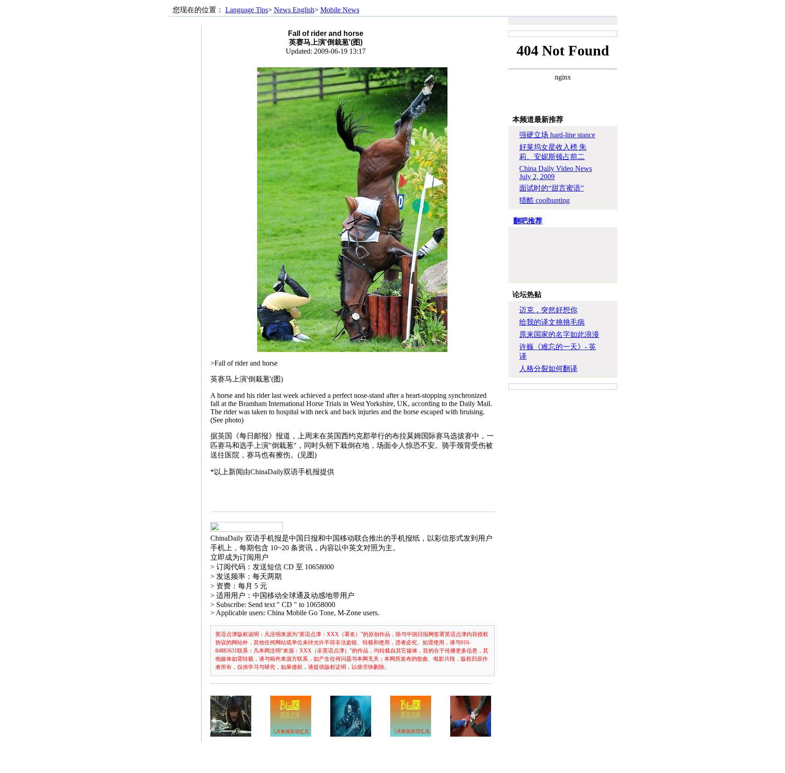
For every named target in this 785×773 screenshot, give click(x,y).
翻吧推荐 (527, 221)
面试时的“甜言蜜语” (551, 188)
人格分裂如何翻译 (548, 368)
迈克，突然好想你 (548, 310)
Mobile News (339, 10)
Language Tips (246, 10)
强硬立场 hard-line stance (557, 135)
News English (294, 10)
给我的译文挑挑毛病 (552, 322)
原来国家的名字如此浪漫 (559, 334)
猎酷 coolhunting (544, 200)
